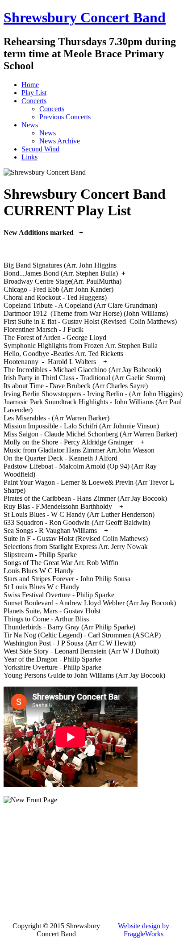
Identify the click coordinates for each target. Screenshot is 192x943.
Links (29, 157)
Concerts (33, 101)
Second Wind (40, 149)
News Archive (59, 141)
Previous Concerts (65, 117)
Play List (33, 92)
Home (30, 84)
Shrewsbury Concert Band (85, 17)
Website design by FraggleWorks (143, 930)
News (29, 125)
